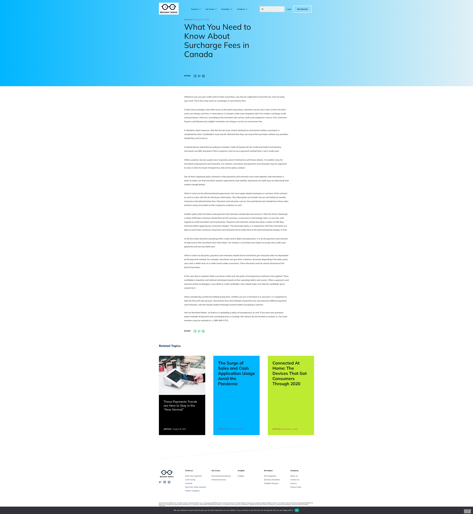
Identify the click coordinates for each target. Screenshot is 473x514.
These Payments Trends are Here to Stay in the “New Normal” (180, 405)
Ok (297, 510)
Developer (225, 9)
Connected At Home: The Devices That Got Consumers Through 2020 (289, 373)
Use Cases (209, 9)
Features (194, 9)
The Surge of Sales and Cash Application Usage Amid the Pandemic (236, 373)
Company (241, 9)
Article (188, 19)
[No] (467, 511)
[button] (195, 76)
